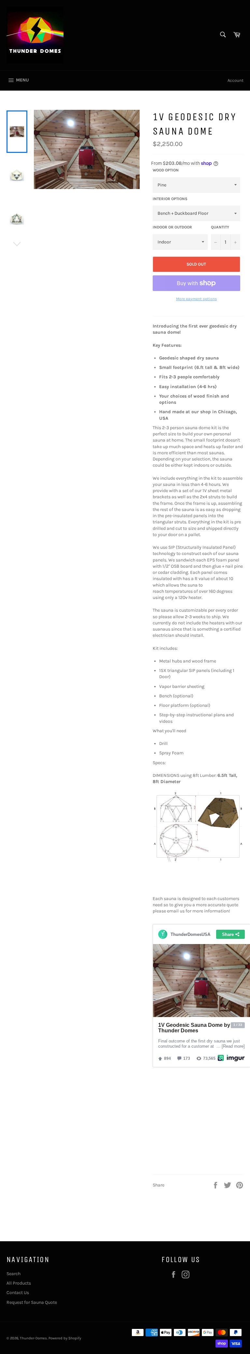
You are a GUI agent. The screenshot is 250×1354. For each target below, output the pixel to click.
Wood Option (166, 170)
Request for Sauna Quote (32, 1302)
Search (14, 1273)
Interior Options (170, 199)
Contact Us (18, 1292)
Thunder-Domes (33, 1338)
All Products (19, 1283)
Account (235, 80)
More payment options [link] (196, 299)
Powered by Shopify (65, 1338)
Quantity (220, 227)
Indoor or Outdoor (172, 227)
